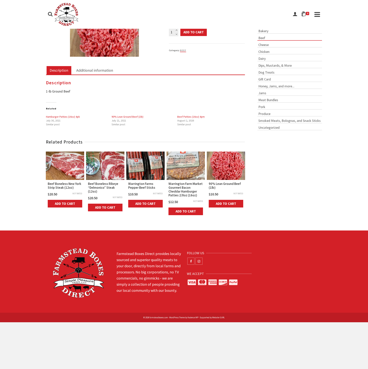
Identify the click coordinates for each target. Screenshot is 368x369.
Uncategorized (269, 127)
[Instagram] (199, 261)
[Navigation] (317, 14)
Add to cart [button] (65, 203)
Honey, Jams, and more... (276, 86)
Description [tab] (59, 70)
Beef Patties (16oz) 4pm (191, 116)
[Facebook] (191, 261)
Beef (183, 50)
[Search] (50, 14)
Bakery (263, 31)
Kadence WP (193, 317)
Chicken (263, 51)
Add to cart (193, 32)
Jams (262, 93)
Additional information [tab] (94, 70)
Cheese (263, 45)
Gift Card (264, 79)
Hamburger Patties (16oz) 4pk (63, 116)
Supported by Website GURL (212, 317)
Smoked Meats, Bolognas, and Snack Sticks (289, 120)
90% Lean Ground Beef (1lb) (127, 116)
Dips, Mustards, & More (275, 65)
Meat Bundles (268, 100)
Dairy (262, 58)
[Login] (295, 14)
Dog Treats (266, 72)
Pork (261, 107)
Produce (264, 114)
